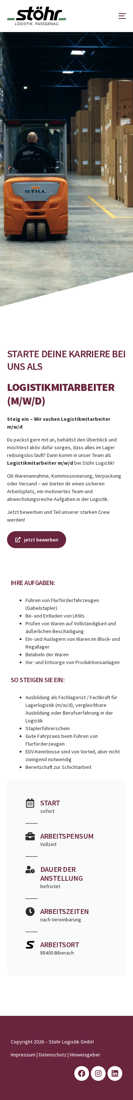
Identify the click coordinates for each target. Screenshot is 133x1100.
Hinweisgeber (85, 1054)
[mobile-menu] (117, 16)
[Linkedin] (115, 1073)
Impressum (23, 1054)
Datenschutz (52, 1054)
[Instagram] (98, 1073)
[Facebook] (81, 1073)
